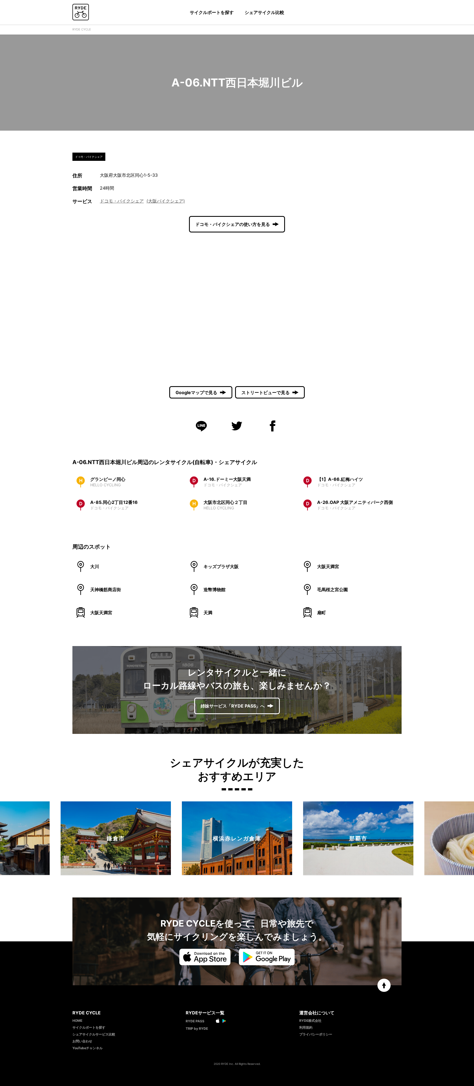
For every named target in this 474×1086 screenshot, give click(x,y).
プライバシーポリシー (315, 1034)
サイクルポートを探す (212, 12)
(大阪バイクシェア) (165, 201)
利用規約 (305, 1027)
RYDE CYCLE (81, 29)
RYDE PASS (195, 1021)
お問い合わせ (82, 1041)
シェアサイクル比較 (264, 12)
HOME (77, 1020)
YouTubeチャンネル (87, 1048)
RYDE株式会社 (310, 1020)
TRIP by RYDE (197, 1028)
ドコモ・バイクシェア (122, 201)
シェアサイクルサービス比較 (93, 1034)
